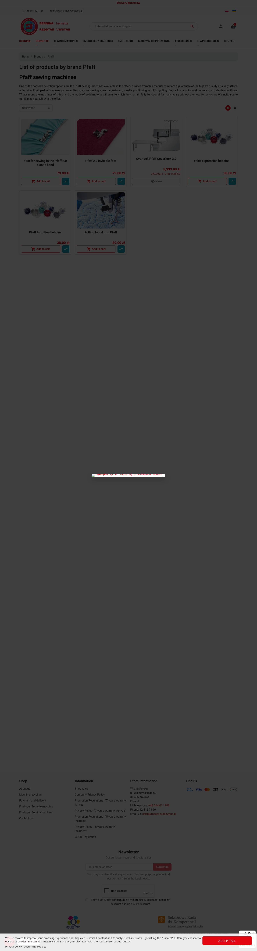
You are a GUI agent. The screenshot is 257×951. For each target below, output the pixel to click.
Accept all (227, 941)
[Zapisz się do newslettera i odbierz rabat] (128, 475)
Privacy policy (13, 946)
